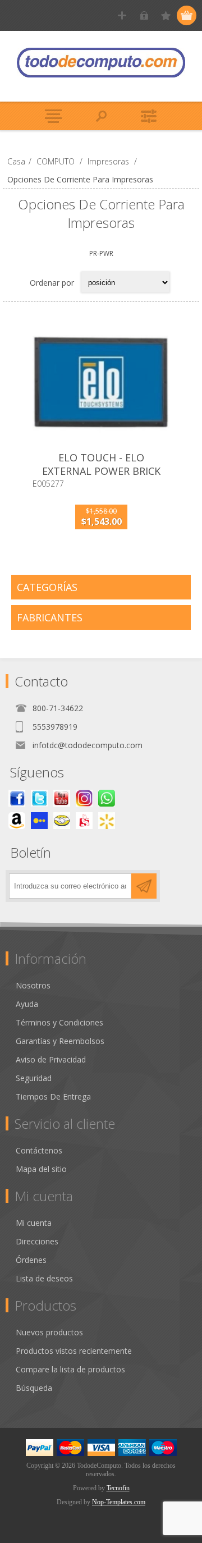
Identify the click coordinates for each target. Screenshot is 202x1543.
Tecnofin (118, 1488)
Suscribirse (144, 886)
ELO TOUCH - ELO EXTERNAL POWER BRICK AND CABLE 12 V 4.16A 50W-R (101, 478)
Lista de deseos (44, 1278)
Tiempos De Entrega (53, 1096)
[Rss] (106, 798)
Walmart (106, 820)
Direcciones (37, 1241)
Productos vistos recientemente (74, 1350)
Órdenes (31, 1259)
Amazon (16, 820)
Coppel (39, 820)
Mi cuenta (34, 1222)
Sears (84, 820)
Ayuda (27, 1004)
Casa (16, 161)
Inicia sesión (144, 15)
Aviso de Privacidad (51, 1059)
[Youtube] (61, 798)
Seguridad (34, 1078)
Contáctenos (39, 1150)
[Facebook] (16, 798)
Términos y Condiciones (59, 1022)
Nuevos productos (49, 1332)
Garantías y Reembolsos (60, 1041)
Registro (122, 15)
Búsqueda (34, 1387)
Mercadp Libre (61, 820)
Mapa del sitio (41, 1169)
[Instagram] (84, 798)
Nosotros (33, 985)
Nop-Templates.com (118, 1502)
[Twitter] (39, 798)
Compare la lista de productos (70, 1369)
